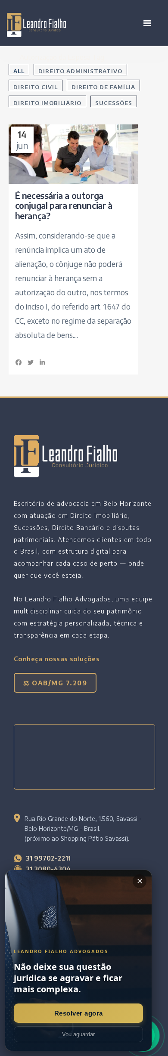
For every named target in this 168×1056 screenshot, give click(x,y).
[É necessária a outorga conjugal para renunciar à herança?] (73, 153)
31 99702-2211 (48, 858)
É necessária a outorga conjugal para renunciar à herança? (63, 205)
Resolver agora (78, 1013)
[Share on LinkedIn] (43, 362)
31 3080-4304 (48, 869)
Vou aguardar (78, 1034)
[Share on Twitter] (30, 362)
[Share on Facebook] (19, 362)
